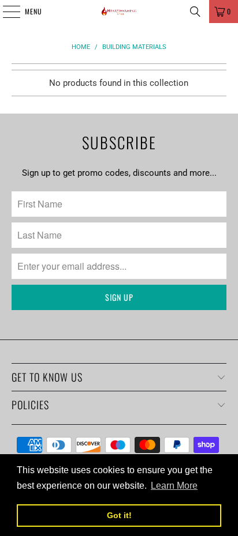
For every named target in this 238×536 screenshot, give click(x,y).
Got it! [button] (119, 515)
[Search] (195, 11)
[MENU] (5, 11)
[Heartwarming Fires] (119, 11)
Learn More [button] (174, 485)
